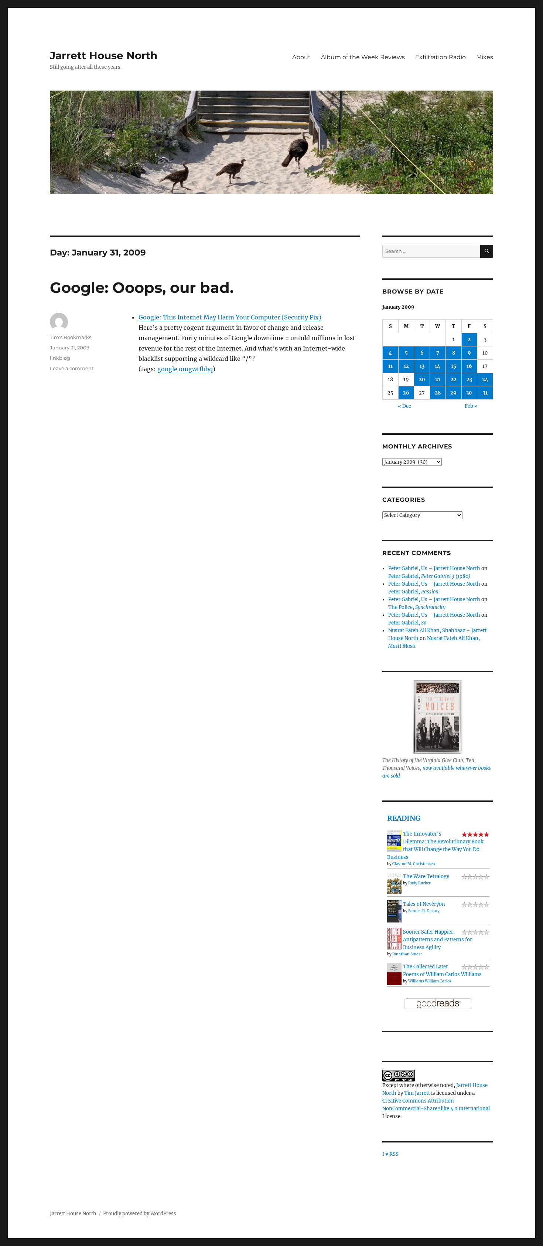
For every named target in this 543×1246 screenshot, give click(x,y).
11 (390, 366)
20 (422, 379)
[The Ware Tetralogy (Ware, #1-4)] (394, 883)
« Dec (404, 406)
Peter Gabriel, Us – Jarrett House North (434, 568)
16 (469, 366)
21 (437, 379)
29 (453, 393)
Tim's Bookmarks (70, 337)
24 (485, 379)
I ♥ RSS (390, 1154)
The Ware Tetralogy (426, 876)
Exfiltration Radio (440, 57)
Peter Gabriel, (429, 576)
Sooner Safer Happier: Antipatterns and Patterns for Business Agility (437, 940)
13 (422, 366)
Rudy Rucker (419, 883)
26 (406, 393)
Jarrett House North (103, 55)
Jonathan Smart (407, 954)
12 (406, 366)
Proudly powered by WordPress (139, 1214)
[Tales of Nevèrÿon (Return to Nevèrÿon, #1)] (394, 911)
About (301, 57)
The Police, (416, 607)
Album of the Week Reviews (363, 57)
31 (485, 393)
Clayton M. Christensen (413, 863)
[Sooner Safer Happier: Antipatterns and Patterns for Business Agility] (394, 938)
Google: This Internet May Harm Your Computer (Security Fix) (230, 317)
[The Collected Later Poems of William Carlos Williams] (394, 974)
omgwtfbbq (196, 369)
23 (469, 379)
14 (437, 366)
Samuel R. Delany (424, 910)
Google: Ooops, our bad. (141, 287)
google (167, 369)
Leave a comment (71, 368)
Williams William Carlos (429, 981)
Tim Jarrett (417, 1093)
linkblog (60, 358)
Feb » (471, 406)
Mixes (484, 57)
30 (469, 393)
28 (438, 393)
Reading (403, 818)
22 (454, 379)
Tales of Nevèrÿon (424, 904)
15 (453, 366)
